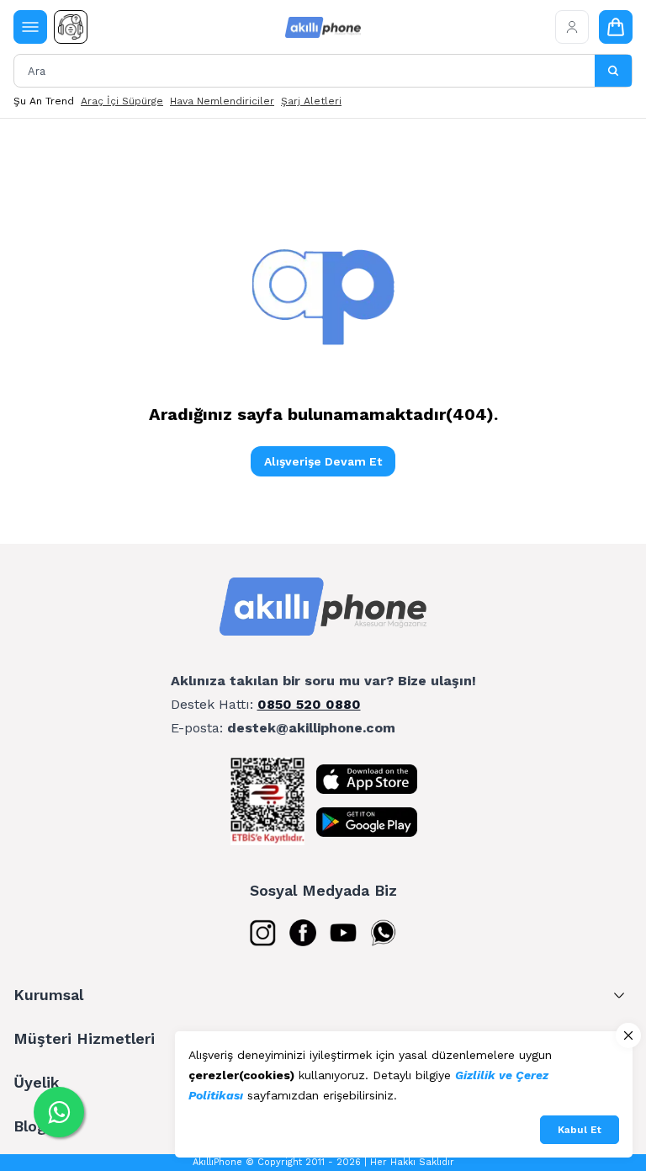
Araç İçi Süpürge (122, 101)
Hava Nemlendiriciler (222, 101)
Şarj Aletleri (311, 101)
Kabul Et (579, 1130)
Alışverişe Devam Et (323, 461)
